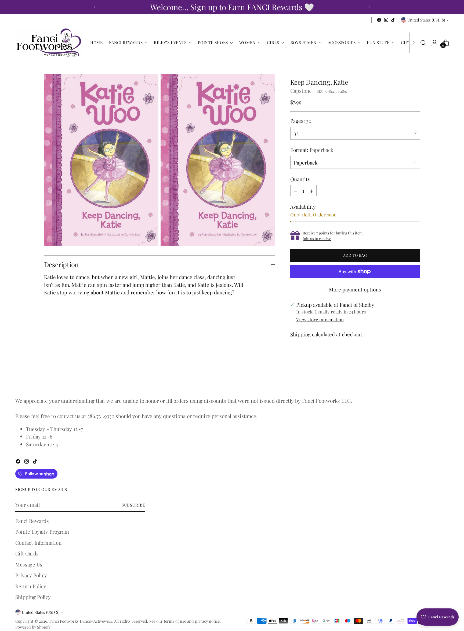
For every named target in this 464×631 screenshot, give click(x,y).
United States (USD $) (426, 20)
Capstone (301, 90)
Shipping (300, 334)
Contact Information (38, 542)
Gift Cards (27, 553)
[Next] (369, 7)
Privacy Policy (31, 575)
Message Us (28, 564)
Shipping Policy (33, 596)
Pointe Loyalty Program (42, 531)
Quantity (300, 179)
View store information (320, 319)
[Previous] (95, 7)
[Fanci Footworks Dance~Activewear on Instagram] (386, 19)
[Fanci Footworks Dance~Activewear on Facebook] (379, 19)
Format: (311, 149)
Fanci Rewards (32, 520)
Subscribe (133, 505)
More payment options (355, 289)
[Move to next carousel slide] (415, 377)
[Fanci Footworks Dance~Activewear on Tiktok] (393, 19)
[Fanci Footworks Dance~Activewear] (48, 43)
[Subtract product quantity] (295, 190)
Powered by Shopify (32, 627)
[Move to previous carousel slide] (403, 377)
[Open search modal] (423, 42)
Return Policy (30, 586)
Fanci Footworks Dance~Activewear (80, 621)
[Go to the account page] (434, 42)
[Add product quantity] (311, 190)
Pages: (300, 120)
